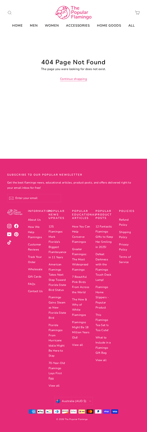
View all (54, 386)
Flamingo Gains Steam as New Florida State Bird (57, 307)
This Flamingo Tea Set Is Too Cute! (102, 322)
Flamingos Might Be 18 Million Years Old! (81, 330)
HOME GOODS (109, 25)
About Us (34, 220)
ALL (131, 25)
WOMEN (52, 25)
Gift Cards (35, 277)
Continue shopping (73, 79)
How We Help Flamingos (35, 232)
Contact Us (35, 291)
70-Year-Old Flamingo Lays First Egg (57, 370)
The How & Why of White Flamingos (79, 307)
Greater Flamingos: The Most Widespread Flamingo (80, 259)
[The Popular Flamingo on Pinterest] (16, 234)
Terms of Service (125, 259)
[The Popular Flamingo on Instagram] (9, 226)
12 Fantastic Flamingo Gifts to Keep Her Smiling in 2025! (104, 237)
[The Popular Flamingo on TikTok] (9, 242)
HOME (17, 25)
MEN (34, 25)
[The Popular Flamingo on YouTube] (9, 234)
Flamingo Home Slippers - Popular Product (102, 297)
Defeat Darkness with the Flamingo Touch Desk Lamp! (103, 267)
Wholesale (35, 269)
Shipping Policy (125, 234)
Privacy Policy (124, 247)
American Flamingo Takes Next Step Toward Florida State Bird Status (57, 277)
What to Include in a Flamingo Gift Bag (103, 345)
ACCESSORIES (78, 25)
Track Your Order (35, 259)
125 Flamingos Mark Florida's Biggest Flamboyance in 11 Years (57, 242)
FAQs (31, 284)
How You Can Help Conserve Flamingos (81, 234)
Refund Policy (124, 222)
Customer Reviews (34, 247)
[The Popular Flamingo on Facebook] (16, 226)
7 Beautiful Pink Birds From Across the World (80, 284)
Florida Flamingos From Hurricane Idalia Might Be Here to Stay (57, 340)
